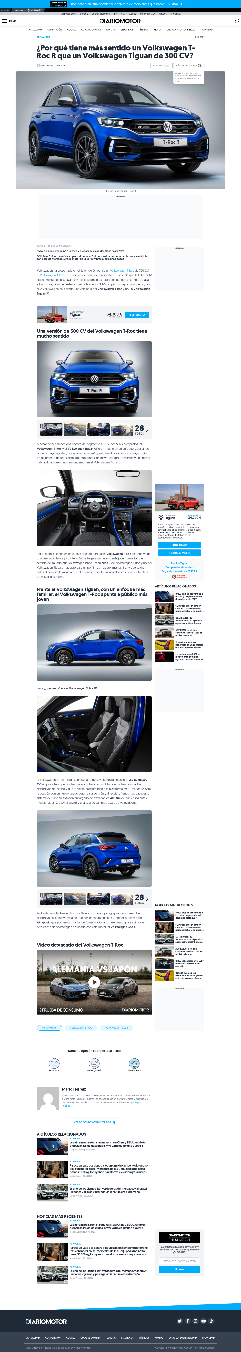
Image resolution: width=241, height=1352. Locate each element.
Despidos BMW (68, 13)
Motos (158, 29)
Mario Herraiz (47, 65)
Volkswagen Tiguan (116, 1027)
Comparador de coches (179, 567)
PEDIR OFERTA (137, 314)
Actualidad (35, 29)
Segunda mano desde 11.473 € (179, 571)
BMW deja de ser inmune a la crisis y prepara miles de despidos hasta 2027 (80, 251)
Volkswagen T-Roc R (53, 275)
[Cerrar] (202, 72)
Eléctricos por (20, 10)
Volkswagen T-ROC (81, 1027)
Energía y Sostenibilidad (181, 29)
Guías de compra (91, 29)
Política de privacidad (204, 1347)
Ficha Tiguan (179, 545)
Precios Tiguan (179, 563)
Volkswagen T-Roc (122, 270)
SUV (123, 13)
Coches (71, 29)
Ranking (111, 29)
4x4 (115, 13)
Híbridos (144, 29)
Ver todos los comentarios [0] (94, 1122)
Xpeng (132, 13)
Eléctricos (127, 29)
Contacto (159, 1347)
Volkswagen (49, 1027)
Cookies (188, 1347)
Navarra (163, 13)
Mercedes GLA (147, 13)
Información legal (174, 1347)
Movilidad (206, 29)
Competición (54, 29)
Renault (84, 13)
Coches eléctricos (101, 13)
